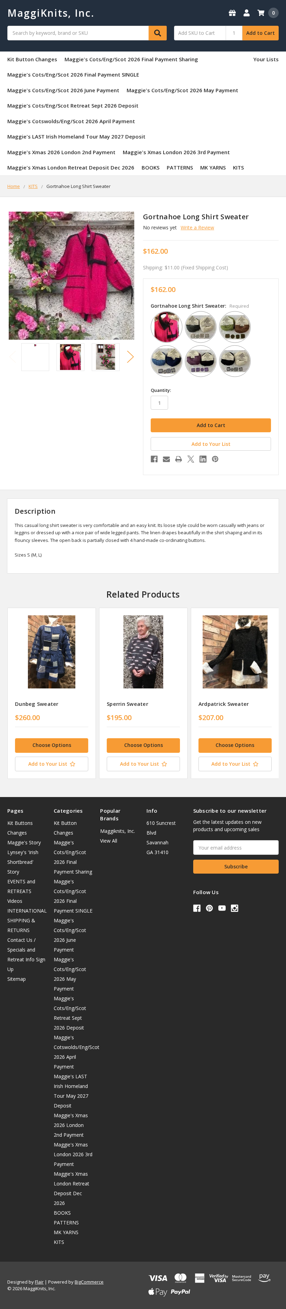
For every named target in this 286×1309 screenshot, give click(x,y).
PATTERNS (180, 167)
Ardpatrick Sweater (223, 703)
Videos (14, 901)
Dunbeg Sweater (37, 703)
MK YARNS (213, 167)
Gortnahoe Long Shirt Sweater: (200, 305)
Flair (39, 1282)
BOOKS (150, 167)
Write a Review (197, 227)
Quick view (52, 652)
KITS (238, 167)
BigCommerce (89, 1282)
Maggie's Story (24, 842)
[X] (190, 459)
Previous (13, 356)
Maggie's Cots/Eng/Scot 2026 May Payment (182, 90)
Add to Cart (260, 33)
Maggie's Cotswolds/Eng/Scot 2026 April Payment (71, 121)
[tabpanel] (51, 693)
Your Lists (266, 59)
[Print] (178, 459)
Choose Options (51, 745)
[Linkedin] (203, 459)
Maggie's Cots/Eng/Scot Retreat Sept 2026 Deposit (72, 105)
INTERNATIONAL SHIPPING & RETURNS (27, 920)
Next (130, 356)
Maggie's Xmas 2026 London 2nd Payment (61, 152)
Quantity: (161, 390)
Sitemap (16, 979)
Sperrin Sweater (127, 703)
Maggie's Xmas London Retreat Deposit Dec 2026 (70, 167)
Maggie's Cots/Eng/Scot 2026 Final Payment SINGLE (73, 74)
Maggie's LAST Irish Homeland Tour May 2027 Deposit (76, 136)
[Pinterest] (215, 459)
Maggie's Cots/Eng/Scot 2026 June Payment (63, 90)
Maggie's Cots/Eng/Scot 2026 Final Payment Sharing (131, 59)
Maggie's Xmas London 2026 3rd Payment (176, 152)
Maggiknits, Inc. (117, 831)
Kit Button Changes (32, 59)
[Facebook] (154, 459)
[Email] (166, 459)
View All (108, 840)
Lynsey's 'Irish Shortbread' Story (22, 862)
